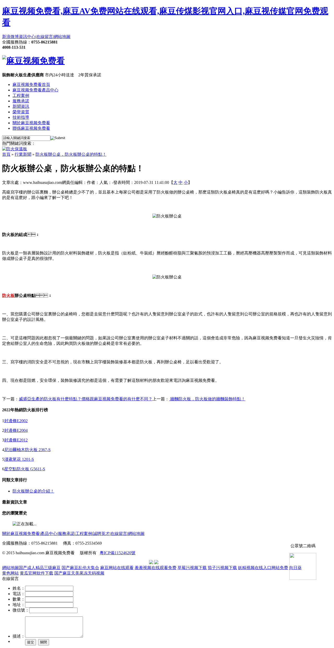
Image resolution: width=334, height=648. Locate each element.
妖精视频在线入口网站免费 (263, 567)
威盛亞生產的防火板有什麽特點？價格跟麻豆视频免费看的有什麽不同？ (85, 399)
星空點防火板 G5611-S (24, 469)
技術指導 (21, 117)
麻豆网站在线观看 (117, 567)
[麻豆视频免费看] (33, 60)
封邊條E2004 (16, 430)
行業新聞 (23, 154)
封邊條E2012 (16, 440)
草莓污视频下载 (192, 567)
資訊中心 (27, 36)
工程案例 (21, 95)
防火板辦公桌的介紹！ (33, 491)
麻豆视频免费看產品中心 (35, 90)
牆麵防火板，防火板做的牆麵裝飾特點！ (207, 399)
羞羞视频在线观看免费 (155, 567)
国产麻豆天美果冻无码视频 (79, 573)
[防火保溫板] (14, 149)
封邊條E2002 (16, 421)
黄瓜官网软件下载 (36, 573)
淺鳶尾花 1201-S (19, 459)
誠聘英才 (101, 533)
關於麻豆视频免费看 (31, 123)
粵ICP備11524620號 (117, 553)
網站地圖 (62, 36)
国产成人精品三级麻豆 (40, 567)
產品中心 (48, 533)
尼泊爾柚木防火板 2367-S (27, 449)
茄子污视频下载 (222, 567)
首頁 (6, 154)
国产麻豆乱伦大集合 (80, 567)
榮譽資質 (21, 112)
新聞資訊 (21, 106)
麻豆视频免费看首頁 (31, 84)
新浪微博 (10, 36)
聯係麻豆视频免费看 (31, 128)
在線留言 (44, 36)
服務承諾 (21, 101)
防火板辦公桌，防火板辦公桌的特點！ (70, 154)
